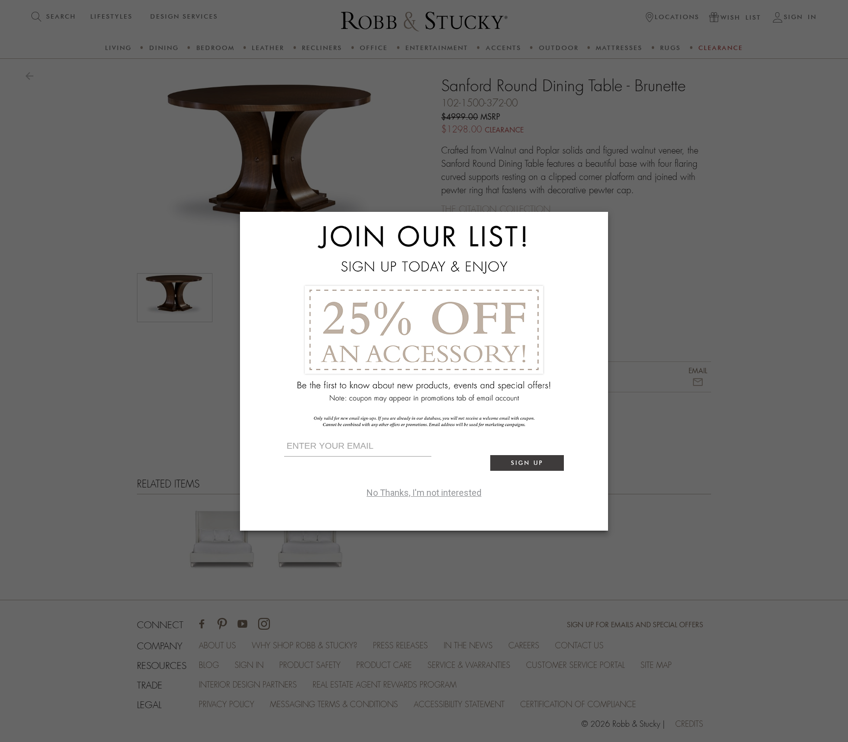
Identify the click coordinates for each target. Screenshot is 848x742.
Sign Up (527, 462)
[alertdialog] (424, 371)
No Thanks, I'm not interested (424, 492)
